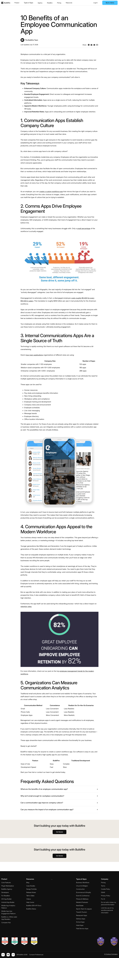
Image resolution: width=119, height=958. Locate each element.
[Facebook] (91, 45)
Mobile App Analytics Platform (8, 907)
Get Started (59, 832)
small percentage (83, 228)
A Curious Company (111, 954)
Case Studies (30, 886)
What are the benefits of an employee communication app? (44, 789)
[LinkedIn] (94, 45)
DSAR (103, 892)
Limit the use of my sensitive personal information (107, 910)
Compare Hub (6, 922)
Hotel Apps (79, 925)
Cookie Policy (105, 889)
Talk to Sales (30, 896)
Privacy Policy (105, 896)
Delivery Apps (80, 919)
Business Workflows (82, 882)
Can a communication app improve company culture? (42, 803)
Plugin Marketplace (7, 886)
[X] (88, 45)
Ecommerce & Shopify (83, 892)
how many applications (34, 355)
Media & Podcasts (82, 902)
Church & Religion (82, 886)
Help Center (30, 902)
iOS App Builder (6, 899)
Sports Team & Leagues (84, 909)
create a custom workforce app (51, 191)
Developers (5, 892)
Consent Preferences (36, 955)
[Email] (97, 45)
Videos (28, 899)
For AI (103, 899)
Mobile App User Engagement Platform (8, 912)
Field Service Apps (82, 928)
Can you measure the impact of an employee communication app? (47, 809)
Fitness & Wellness (82, 899)
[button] (59, 878)
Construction (80, 889)
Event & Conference (82, 896)
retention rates (26, 606)
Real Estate (79, 905)
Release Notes (31, 892)
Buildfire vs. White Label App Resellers (9, 918)
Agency (40, 3)
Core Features (6, 882)
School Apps (80, 922)
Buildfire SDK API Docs (33, 905)
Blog (27, 882)
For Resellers (5, 896)
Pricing (59, 3)
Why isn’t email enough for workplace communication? (42, 796)
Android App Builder (7, 902)
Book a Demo (110, 3)
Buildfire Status (31, 909)
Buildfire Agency (6, 889)
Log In (95, 3)
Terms (103, 886)
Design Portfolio (31, 889)
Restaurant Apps (81, 915)
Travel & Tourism (81, 912)
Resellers (49, 3)
